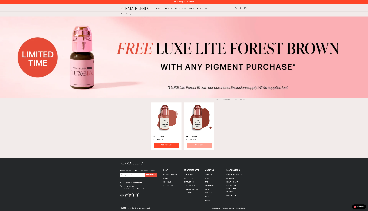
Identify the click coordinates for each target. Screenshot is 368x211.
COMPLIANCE (210, 186)
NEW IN (165, 178)
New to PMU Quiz (204, 8)
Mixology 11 (129, 14)
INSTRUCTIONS (189, 182)
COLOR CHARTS (189, 186)
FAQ (206, 182)
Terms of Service (228, 208)
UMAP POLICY (231, 195)
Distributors (180, 8)
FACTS (207, 189)
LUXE (207, 178)
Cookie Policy (241, 208)
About (191, 8)
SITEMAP (208, 200)
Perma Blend (131, 208)
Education (168, 8)
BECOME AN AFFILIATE (234, 175)
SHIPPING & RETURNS (191, 189)
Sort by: (218, 99)
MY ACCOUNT (189, 178)
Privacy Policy (216, 208)
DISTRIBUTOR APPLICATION (231, 187)
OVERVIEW (230, 178)
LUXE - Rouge (191, 137)
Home (122, 14)
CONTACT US (188, 175)
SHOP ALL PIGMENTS (170, 175)
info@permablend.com (132, 183)
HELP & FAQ (188, 193)
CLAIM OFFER (151, 175)
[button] (236, 8)
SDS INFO (208, 193)
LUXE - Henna (158, 137)
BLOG (207, 196)
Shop (158, 8)
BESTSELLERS (167, 182)
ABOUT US (208, 175)
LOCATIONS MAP (232, 182)
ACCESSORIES (168, 186)
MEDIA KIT (229, 192)
